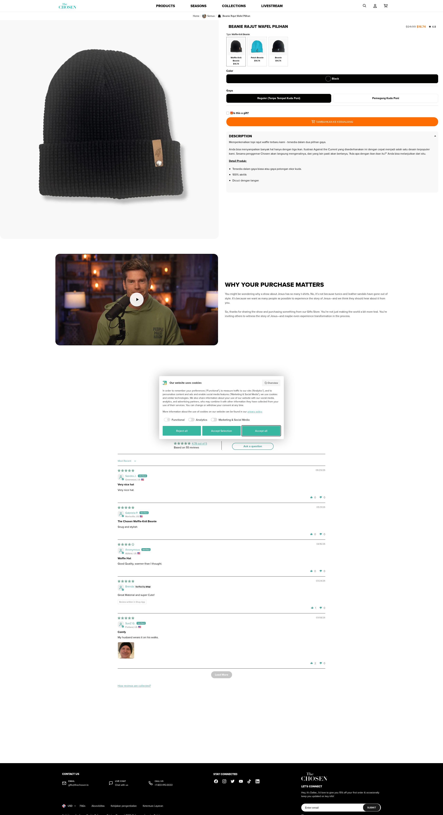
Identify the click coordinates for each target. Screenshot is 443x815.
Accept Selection (221, 431)
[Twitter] (233, 781)
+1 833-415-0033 (164, 785)
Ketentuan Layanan (153, 806)
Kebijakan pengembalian (124, 806)
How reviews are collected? (134, 686)
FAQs (82, 806)
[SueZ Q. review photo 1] (126, 650)
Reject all (182, 431)
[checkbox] (174, 420)
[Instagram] (224, 781)
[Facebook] (216, 781)
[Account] (375, 6)
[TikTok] (249, 781)
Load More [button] (221, 675)
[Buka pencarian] (364, 6)
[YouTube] (241, 781)
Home (196, 16)
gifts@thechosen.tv (78, 785)
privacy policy (254, 411)
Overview (273, 383)
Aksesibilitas (98, 806)
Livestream (272, 5)
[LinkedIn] (257, 781)
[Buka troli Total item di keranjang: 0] (386, 6)
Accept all (261, 431)
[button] (311, 497)
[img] (126, 470)
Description (240, 136)
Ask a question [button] (252, 446)
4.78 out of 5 (199, 443)
